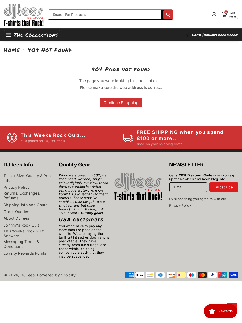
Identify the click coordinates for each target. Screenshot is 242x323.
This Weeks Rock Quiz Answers (24, 233)
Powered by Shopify (56, 275)
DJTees (28, 275)
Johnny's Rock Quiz (22, 225)
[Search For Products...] (168, 14)
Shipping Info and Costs (25, 204)
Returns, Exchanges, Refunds (22, 195)
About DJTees (16, 218)
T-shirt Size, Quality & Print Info (28, 178)
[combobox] (104, 14)
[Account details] (214, 14)
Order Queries (16, 211)
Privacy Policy (17, 187)
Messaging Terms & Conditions (21, 244)
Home (12, 49)
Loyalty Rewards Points (25, 253)
